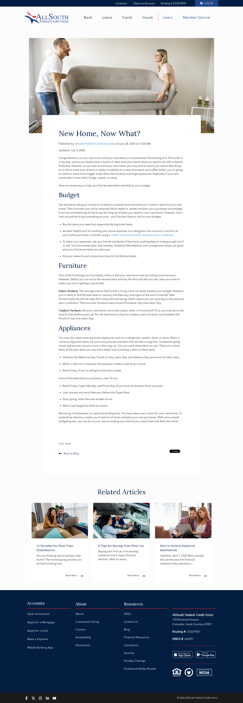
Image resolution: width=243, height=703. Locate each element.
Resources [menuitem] (133, 604)
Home (68, 443)
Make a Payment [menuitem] (37, 639)
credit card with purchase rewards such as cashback (142, 235)
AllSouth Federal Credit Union (93, 143)
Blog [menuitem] (127, 629)
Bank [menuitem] (88, 17)
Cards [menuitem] (127, 17)
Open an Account (144, 3)
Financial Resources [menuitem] (136, 637)
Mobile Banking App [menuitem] (40, 647)
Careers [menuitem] (81, 629)
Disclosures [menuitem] (83, 645)
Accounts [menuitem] (35, 603)
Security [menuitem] (129, 653)
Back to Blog (71, 453)
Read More (71, 575)
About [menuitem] (81, 604)
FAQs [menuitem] (127, 613)
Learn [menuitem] (168, 17)
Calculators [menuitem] (131, 645)
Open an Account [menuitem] (38, 613)
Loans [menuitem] (107, 17)
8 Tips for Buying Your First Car (121, 546)
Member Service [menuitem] (196, 17)
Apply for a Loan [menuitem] (37, 630)
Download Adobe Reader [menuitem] (140, 668)
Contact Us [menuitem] (131, 621)
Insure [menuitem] (147, 17)
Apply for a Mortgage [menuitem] (41, 622)
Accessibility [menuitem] (83, 637)
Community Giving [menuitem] (87, 621)
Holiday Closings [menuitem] (134, 660)
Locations (121, 3)
